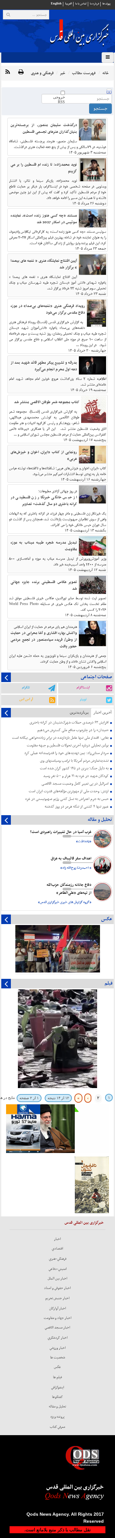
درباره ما (94, 3)
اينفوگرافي (57, 1387)
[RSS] (7, 72)
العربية (68, 3)
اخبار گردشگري (58, 1338)
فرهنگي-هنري (57, 1259)
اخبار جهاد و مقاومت (58, 1318)
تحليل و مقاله (57, 1406)
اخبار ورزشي (58, 1348)
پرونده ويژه (57, 1417)
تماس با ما (81, 3)
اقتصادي (57, 1248)
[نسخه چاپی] (21, 72)
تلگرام (26, 687)
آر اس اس (26, 699)
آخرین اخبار (102, 712)
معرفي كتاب (57, 1427)
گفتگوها (57, 1397)
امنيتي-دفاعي (58, 1269)
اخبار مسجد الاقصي (57, 1327)
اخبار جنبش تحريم (57, 1298)
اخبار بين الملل (57, 1278)
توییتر (83, 699)
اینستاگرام (82, 687)
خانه (105, 73)
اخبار (57, 1239)
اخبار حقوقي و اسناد (57, 1288)
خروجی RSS (59, 99)
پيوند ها (106, 3)
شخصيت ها (57, 1357)
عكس (57, 1367)
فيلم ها (57, 1377)
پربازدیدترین (79, 712)
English (56, 3)
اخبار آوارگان (57, 1308)
